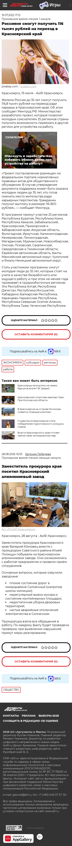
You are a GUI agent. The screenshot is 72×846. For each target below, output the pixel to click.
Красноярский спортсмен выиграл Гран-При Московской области (41, 399)
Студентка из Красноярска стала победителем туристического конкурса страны (41, 423)
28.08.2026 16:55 (12, 454)
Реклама (29, 715)
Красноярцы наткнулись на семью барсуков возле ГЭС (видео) (37, 387)
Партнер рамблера (35, 828)
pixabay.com (28, 86)
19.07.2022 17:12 (11, 15)
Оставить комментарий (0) (36, 334)
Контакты (11, 715)
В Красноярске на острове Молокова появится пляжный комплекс (39, 410)
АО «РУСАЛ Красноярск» (18, 529)
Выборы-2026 (49, 715)
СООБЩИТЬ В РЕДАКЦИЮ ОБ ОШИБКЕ (30, 721)
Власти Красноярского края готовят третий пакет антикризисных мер (39, 434)
